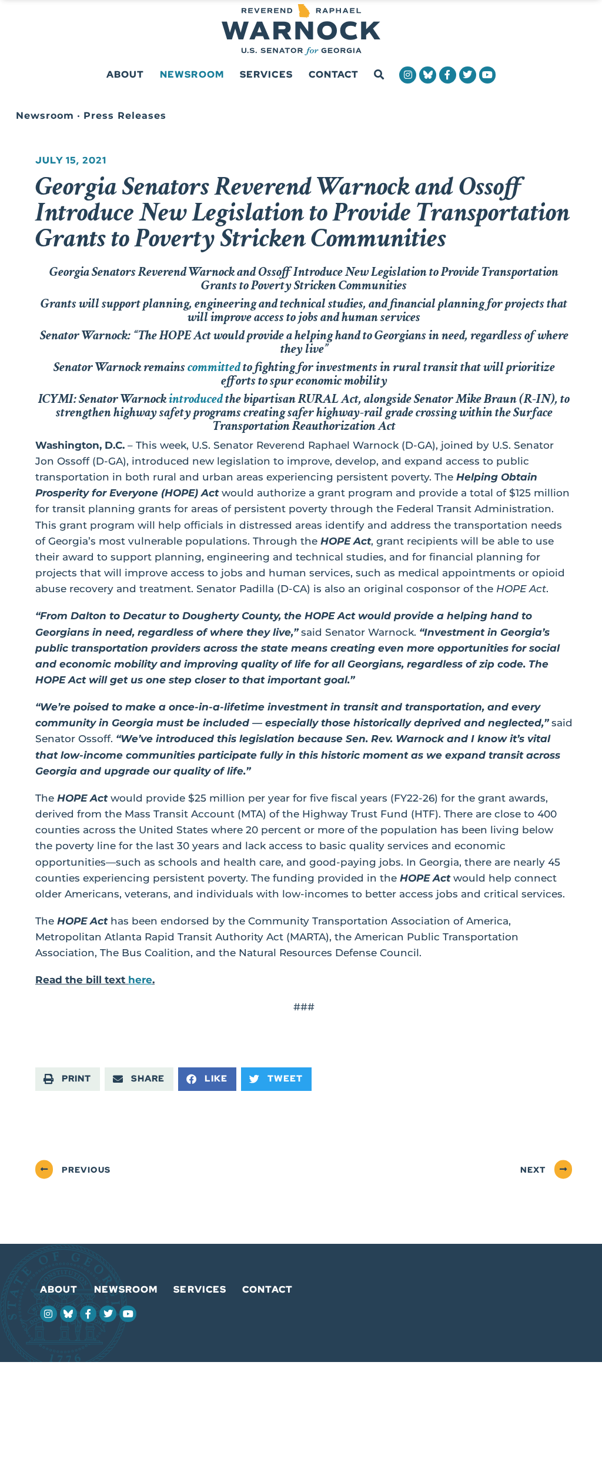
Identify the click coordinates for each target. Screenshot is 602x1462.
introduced (196, 399)
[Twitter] (467, 75)
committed (214, 367)
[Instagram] (407, 75)
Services (266, 74)
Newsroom (192, 74)
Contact (334, 74)
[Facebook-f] (447, 75)
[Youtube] (487, 75)
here (140, 980)
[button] (378, 75)
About (125, 74)
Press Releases (124, 115)
